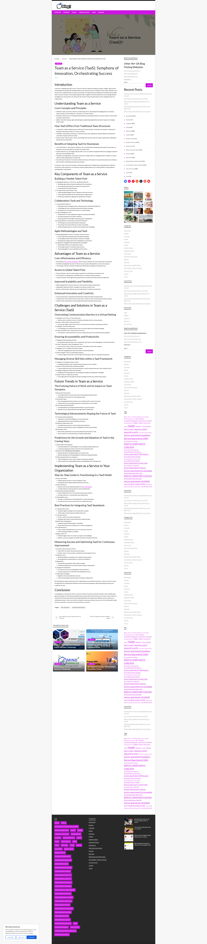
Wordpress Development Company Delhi (132, 486)
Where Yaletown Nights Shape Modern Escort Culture (142, 836)
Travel (74, 12)
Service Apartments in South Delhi (135, 463)
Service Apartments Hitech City (131, 450)
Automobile (129, 116)
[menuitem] (57, 12)
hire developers (87, 487)
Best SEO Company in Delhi (129, 418)
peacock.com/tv (140, 429)
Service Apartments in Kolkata (132, 461)
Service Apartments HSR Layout (132, 452)
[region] (21, 932)
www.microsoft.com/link (146, 486)
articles (129, 416)
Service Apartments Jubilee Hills (131, 465)
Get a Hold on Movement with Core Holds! (136, 98)
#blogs (125, 416)
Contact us (127, 318)
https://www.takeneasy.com (131, 336)
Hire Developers (65, 607)
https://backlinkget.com (130, 73)
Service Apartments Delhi (136, 438)
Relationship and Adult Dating (134, 161)
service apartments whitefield (137, 481)
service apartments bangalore (137, 435)
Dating (128, 127)
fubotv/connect (146, 423)
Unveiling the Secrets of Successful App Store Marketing (67, 668)
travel (126, 484)
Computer (57, 12)
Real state (128, 157)
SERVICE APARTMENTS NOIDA (138, 476)
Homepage (57, 58)
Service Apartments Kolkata (135, 468)
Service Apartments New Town (133, 473)
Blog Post (126, 321)
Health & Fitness (130, 138)
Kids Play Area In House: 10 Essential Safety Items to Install (141, 820)
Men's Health (129, 429)
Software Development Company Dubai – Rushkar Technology (67, 646)
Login (94, 12)
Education (128, 131)
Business (66, 12)
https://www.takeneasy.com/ (132, 71)
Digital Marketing (142, 421)
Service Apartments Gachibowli (131, 441)
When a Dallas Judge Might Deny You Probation (137, 111)
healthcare (138, 426)
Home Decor (129, 146)
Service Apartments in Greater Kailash (132, 458)
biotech (137, 418)
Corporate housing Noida (130, 421)
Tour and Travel (130, 168)
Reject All (21, 937)
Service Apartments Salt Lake (133, 478)
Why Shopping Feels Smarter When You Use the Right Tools (142, 844)
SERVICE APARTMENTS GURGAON (134, 445)
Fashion (128, 135)
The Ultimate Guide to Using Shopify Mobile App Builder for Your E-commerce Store (101, 644)
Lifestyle (128, 153)
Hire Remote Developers (78, 607)
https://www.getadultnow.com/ (132, 342)
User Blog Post (84, 12)
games (125, 426)
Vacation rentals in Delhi (136, 484)
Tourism (128, 172)
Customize (10, 937)
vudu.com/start (149, 484)
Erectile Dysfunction (128, 423)
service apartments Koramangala (138, 471)
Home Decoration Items (132, 150)
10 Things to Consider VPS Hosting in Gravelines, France (101, 668)
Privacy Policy (128, 324)
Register (101, 12)
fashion (135, 423)
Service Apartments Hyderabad (132, 456)
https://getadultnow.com (131, 76)
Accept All (31, 937)
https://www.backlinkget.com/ (132, 339)
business (141, 418)
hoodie (143, 426)
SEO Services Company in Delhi (145, 432)
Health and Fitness (131, 142)
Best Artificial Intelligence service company (140, 416)
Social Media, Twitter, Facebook (134, 165)
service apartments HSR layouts (136, 454)
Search (125, 82)
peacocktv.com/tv (131, 432)
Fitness (141, 423)
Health (131, 425)
